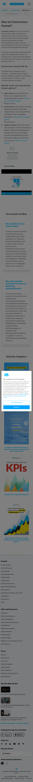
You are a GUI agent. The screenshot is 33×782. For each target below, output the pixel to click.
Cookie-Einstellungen (16, 402)
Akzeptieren (16, 407)
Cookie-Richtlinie (23, 394)
